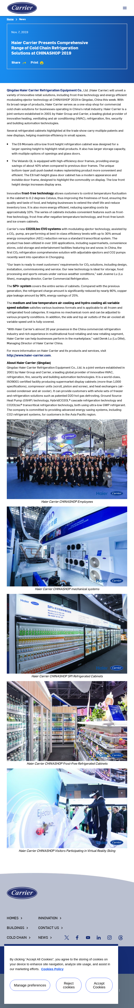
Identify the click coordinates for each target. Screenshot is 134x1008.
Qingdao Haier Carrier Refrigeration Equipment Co (44, 90)
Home (10, 19)
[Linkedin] (101, 937)
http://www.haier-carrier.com (29, 355)
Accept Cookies (99, 985)
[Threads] (122, 937)
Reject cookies (69, 985)
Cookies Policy (52, 969)
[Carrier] (22, 892)
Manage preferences (30, 985)
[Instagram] (111, 937)
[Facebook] (79, 937)
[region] (61, 974)
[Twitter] (69, 937)
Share (19, 62)
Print (37, 62)
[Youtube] (90, 937)
